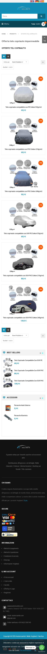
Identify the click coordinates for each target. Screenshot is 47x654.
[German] (37, 1)
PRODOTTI (13, 34)
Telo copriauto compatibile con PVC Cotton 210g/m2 (23, 149)
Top (44, 41)
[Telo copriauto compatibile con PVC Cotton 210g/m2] (23, 131)
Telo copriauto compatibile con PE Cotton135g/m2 (24, 107)
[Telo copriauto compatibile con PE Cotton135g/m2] (23, 89)
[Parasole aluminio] (8, 418)
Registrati (7, 593)
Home (4, 34)
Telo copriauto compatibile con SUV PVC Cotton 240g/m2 (23, 318)
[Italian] (40, 1)
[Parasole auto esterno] (8, 407)
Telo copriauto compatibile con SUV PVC (28, 370)
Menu (6, 24)
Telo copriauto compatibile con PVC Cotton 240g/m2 (23, 191)
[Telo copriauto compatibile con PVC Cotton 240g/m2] (23, 174)
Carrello (6, 585)
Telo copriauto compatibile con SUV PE (28, 360)
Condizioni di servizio (11, 556)
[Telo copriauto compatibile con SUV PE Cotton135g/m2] (23, 216)
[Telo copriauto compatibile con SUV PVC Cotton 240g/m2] (23, 300)
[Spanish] (42, 1)
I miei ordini (8, 581)
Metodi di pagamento (11, 548)
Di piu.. (26, 500)
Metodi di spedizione (11, 552)
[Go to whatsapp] (41, 647)
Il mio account (9, 577)
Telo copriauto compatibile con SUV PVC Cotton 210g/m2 (23, 275)
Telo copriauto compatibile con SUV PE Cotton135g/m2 (23, 233)
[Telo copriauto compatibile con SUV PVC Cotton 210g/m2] (23, 258)
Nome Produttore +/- (17, 62)
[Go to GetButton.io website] (41, 651)
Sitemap (7, 560)
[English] (31, 1)
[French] (34, 1)
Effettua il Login (9, 589)
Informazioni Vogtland (11, 564)
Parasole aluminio (21, 415)
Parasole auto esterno (22, 405)
